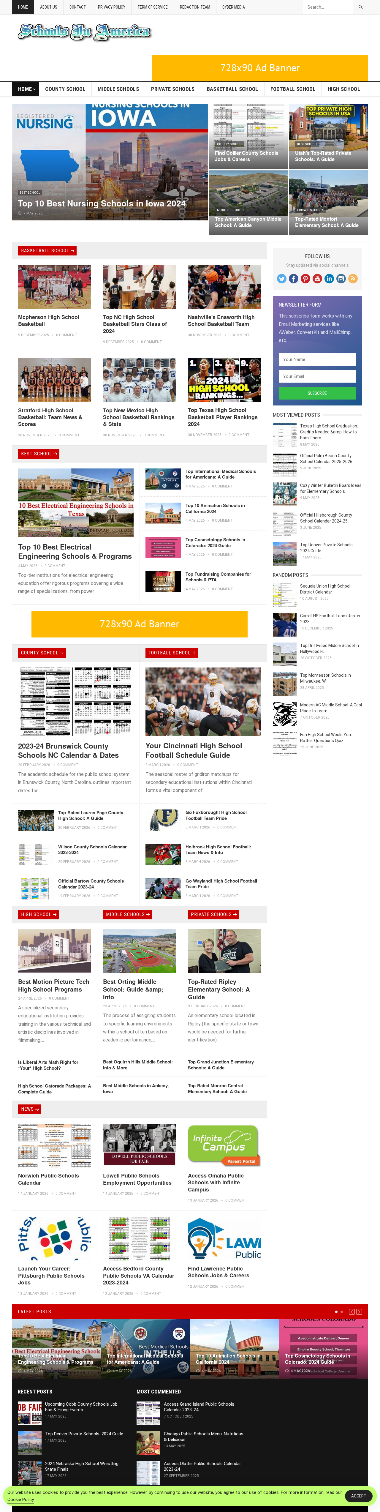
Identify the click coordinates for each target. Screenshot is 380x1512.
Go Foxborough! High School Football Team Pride (216, 815)
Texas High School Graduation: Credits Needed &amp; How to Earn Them (329, 432)
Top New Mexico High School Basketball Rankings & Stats (139, 417)
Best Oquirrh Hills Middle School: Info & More (138, 1064)
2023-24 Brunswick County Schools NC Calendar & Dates (68, 750)
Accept (358, 1496)
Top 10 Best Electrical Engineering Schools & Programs (75, 551)
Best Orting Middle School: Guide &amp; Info (133, 989)
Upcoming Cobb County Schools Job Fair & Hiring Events (81, 1406)
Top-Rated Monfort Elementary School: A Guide (327, 221)
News (27, 1109)
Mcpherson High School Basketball (48, 320)
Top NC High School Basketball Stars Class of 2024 (135, 324)
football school (293, 89)
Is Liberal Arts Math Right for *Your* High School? (48, 1065)
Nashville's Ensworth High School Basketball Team (221, 320)
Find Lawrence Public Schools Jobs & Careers (218, 1272)
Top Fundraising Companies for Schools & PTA (218, 577)
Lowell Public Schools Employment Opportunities (137, 1179)
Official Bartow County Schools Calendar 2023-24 (91, 883)
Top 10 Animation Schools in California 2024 (215, 508)
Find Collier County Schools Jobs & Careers (246, 155)
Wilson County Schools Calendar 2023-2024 (92, 849)
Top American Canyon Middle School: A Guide (248, 221)
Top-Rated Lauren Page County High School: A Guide (90, 815)
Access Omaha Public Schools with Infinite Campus (216, 1182)
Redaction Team (195, 7)
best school (30, 193)
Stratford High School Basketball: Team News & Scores (50, 417)
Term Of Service (152, 7)
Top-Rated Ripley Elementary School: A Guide (219, 989)
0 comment (66, 335)
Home (23, 7)
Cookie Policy (20, 1499)
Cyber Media (233, 7)
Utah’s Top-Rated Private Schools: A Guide (323, 155)
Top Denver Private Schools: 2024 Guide (84, 1434)
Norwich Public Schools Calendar (48, 1179)
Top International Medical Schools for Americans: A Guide (221, 474)
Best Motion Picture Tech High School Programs (53, 985)
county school (65, 89)
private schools (172, 89)
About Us (48, 7)
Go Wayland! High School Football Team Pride (221, 883)
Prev (352, 1312)
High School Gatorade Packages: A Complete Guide (54, 1088)
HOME (25, 89)
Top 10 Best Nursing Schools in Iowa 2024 (102, 203)
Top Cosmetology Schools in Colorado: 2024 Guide (215, 542)
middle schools (118, 89)
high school (344, 89)
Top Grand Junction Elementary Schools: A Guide (221, 1064)
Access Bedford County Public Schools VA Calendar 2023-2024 (138, 1275)
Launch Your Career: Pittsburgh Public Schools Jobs (51, 1275)
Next (359, 1312)
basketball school (232, 89)
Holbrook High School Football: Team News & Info (218, 849)
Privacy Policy (111, 7)
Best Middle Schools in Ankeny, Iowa (136, 1088)
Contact (77, 7)
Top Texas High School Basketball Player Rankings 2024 (223, 417)
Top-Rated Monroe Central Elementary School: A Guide (217, 1088)
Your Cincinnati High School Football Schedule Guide (193, 750)
